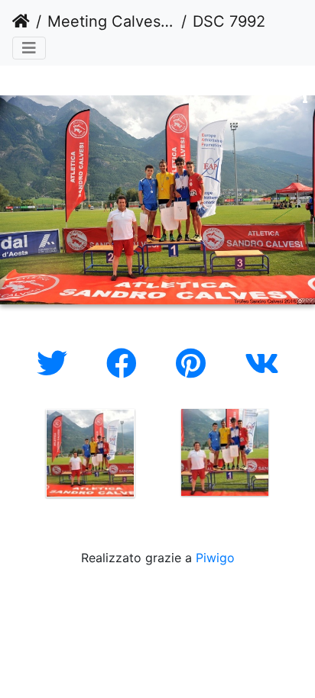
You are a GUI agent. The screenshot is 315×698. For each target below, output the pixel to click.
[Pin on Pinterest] (195, 363)
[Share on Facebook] (126, 363)
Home (21, 21)
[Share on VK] (261, 363)
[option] (90, 453)
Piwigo (215, 557)
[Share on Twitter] (56, 363)
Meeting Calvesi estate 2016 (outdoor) (111, 21)
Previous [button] (11, 456)
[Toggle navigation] (29, 48)
